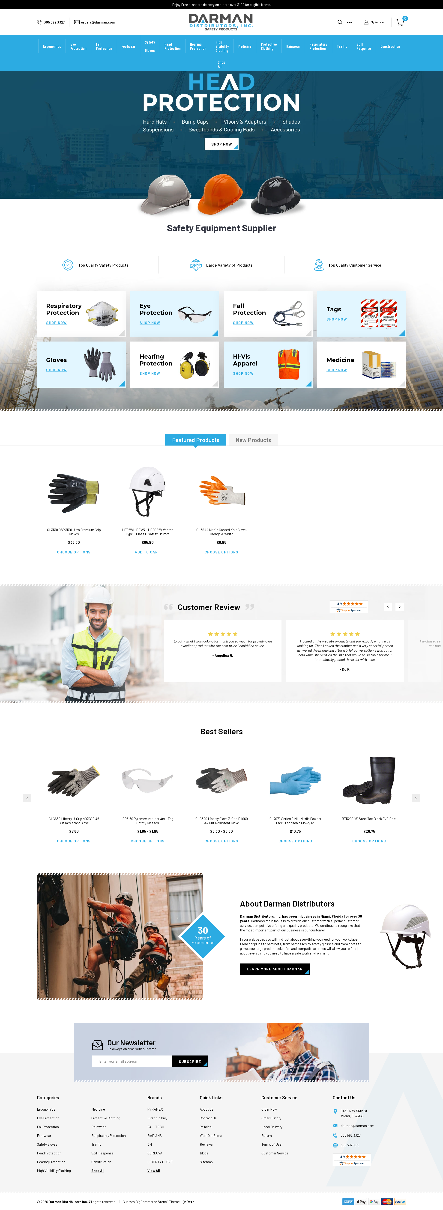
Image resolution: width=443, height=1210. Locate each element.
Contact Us (208, 1118)
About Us (206, 1109)
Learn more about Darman (275, 969)
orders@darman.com (98, 22)
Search (349, 22)
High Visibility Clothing (222, 46)
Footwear (128, 46)
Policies (206, 1127)
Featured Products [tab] (195, 439)
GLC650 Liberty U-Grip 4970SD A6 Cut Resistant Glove (74, 821)
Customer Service (274, 1153)
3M (149, 1144)
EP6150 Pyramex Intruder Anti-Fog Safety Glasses (147, 821)
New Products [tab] (253, 439)
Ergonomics (52, 46)
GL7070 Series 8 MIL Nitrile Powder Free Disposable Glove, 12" (295, 821)
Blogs (204, 1153)
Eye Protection (78, 46)
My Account (379, 22)
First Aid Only (157, 1118)
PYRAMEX (155, 1109)
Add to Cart (148, 552)
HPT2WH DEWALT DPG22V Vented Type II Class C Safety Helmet (148, 532)
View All (153, 1170)
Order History (271, 1118)
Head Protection (173, 46)
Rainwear (293, 46)
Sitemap (206, 1162)
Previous (388, 607)
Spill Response (364, 46)
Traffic (342, 46)
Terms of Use (271, 1144)
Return (266, 1135)
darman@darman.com (357, 1126)
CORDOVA (154, 1153)
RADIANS (154, 1135)
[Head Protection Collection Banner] (221, 134)
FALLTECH (155, 1127)
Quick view (74, 492)
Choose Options (74, 552)
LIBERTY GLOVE (160, 1162)
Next (399, 607)
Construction (390, 46)
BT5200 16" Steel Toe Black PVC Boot (369, 819)
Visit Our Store (211, 1135)
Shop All (221, 64)
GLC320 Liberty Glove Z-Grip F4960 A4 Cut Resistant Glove (221, 821)
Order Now (269, 1109)
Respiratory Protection (318, 46)
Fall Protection (104, 46)
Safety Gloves (150, 46)
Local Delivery (271, 1127)
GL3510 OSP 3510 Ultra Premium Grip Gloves (74, 532)
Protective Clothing (269, 46)
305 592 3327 (54, 22)
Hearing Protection (198, 46)
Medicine (244, 46)
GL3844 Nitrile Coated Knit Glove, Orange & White (221, 532)
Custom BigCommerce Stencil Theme (151, 1202)
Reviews (206, 1144)
